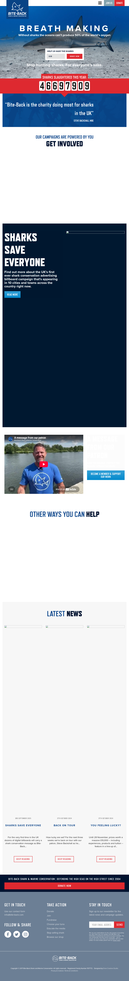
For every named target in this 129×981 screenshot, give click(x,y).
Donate (119, 3)
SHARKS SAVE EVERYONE (23, 825)
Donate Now (74, 56)
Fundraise (52, 920)
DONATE (64, 553)
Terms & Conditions (71, 971)
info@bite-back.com (13, 914)
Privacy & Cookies (57, 971)
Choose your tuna (55, 924)
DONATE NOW (64, 885)
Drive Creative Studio (110, 968)
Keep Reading (23, 859)
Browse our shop (55, 937)
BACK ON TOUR (64, 825)
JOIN (64, 590)
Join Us (109, 3)
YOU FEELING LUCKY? (106, 825)
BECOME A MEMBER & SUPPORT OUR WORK (106, 475)
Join (49, 915)
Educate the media (56, 928)
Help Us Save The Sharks (60, 51)
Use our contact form (14, 911)
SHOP (106, 591)
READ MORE (12, 294)
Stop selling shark (55, 932)
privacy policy (116, 940)
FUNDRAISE (23, 591)
